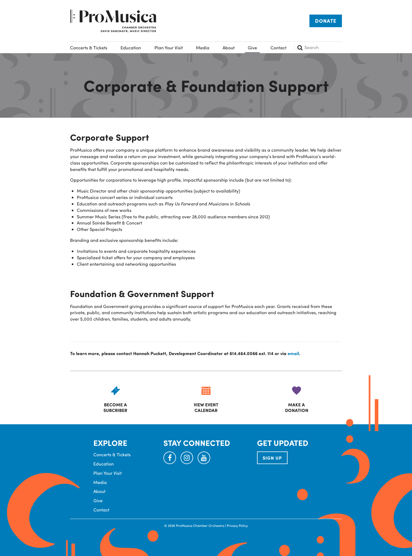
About (229, 47)
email (293, 353)
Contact (278, 47)
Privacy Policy (237, 525)
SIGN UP (272, 458)
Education (131, 47)
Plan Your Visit (168, 47)
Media (202, 47)
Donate (325, 20)
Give (252, 47)
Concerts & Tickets (88, 47)
